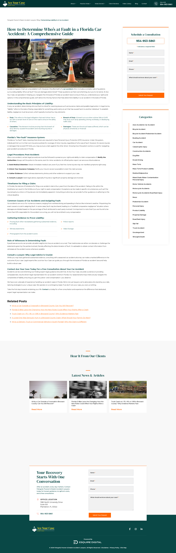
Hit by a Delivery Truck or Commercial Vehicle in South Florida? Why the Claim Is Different (49, 322)
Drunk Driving (138, 160)
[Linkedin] (141, 529)
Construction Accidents (142, 151)
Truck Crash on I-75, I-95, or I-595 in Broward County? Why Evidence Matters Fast (45, 314)
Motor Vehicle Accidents (142, 184)
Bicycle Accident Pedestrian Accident (147, 134)
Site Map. (123, 548)
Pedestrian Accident (140, 202)
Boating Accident (139, 138)
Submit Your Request (146, 95)
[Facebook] (130, 529)
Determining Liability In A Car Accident (54, 20)
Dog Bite (136, 155)
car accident (68, 89)
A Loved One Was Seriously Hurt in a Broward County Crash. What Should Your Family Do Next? (51, 318)
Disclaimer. (105, 548)
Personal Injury (138, 206)
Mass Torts (137, 164)
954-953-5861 (145, 41)
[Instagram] (135, 529)
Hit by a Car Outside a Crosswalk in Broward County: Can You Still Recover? (43, 306)
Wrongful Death (139, 237)
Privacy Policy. (115, 548)
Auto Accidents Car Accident (144, 125)
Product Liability (139, 210)
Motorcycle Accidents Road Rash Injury (147, 193)
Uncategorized (138, 232)
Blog (38, 20)
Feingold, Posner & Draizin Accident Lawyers (21, 20)
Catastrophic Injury (140, 147)
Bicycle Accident (139, 129)
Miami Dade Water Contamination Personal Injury (145, 179)
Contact (45, 289)
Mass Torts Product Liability (143, 169)
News (135, 197)
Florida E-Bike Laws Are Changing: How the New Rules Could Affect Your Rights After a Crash (50, 310)
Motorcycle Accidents (141, 188)
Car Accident (138, 142)
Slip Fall (135, 224)
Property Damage (139, 215)
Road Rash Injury (139, 219)
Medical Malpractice (140, 173)
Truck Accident (138, 228)
